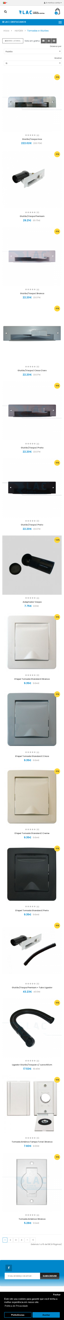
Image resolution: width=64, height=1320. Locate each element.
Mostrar (58, 58)
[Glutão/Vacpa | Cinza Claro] (32, 333)
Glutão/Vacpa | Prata (32, 447)
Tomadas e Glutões (38, 31)
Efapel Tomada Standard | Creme (32, 833)
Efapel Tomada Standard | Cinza (32, 756)
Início (6, 31)
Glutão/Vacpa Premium (32, 216)
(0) (38, 135)
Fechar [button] (56, 1294)
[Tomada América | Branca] (32, 1182)
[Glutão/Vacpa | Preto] (32, 488)
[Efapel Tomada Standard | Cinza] (32, 719)
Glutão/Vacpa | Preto (32, 524)
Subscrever (50, 1276)
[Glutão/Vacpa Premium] (32, 179)
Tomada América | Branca (32, 1219)
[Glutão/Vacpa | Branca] (32, 256)
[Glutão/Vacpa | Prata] (32, 410)
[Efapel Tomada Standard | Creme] (32, 796)
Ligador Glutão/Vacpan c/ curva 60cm (32, 1064)
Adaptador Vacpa (32, 601)
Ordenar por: (56, 46)
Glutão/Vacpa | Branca (32, 293)
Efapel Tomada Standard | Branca (32, 679)
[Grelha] (43, 40)
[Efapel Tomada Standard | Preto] (32, 873)
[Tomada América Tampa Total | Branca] (32, 1105)
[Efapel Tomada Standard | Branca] (32, 642)
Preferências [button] (17, 1315)
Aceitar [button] (46, 1315)
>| (33, 1240)
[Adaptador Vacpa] (32, 565)
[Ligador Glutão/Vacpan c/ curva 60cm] (32, 1028)
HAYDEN (19, 31)
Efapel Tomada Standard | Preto (32, 910)
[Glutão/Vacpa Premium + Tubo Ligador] (32, 950)
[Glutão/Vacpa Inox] (32, 102)
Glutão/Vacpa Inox (32, 139)
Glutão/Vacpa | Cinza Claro (32, 370)
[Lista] (48, 40)
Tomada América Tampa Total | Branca (32, 1141)
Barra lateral (14, 41)
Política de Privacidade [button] (16, 1305)
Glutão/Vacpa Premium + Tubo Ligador (32, 987)
